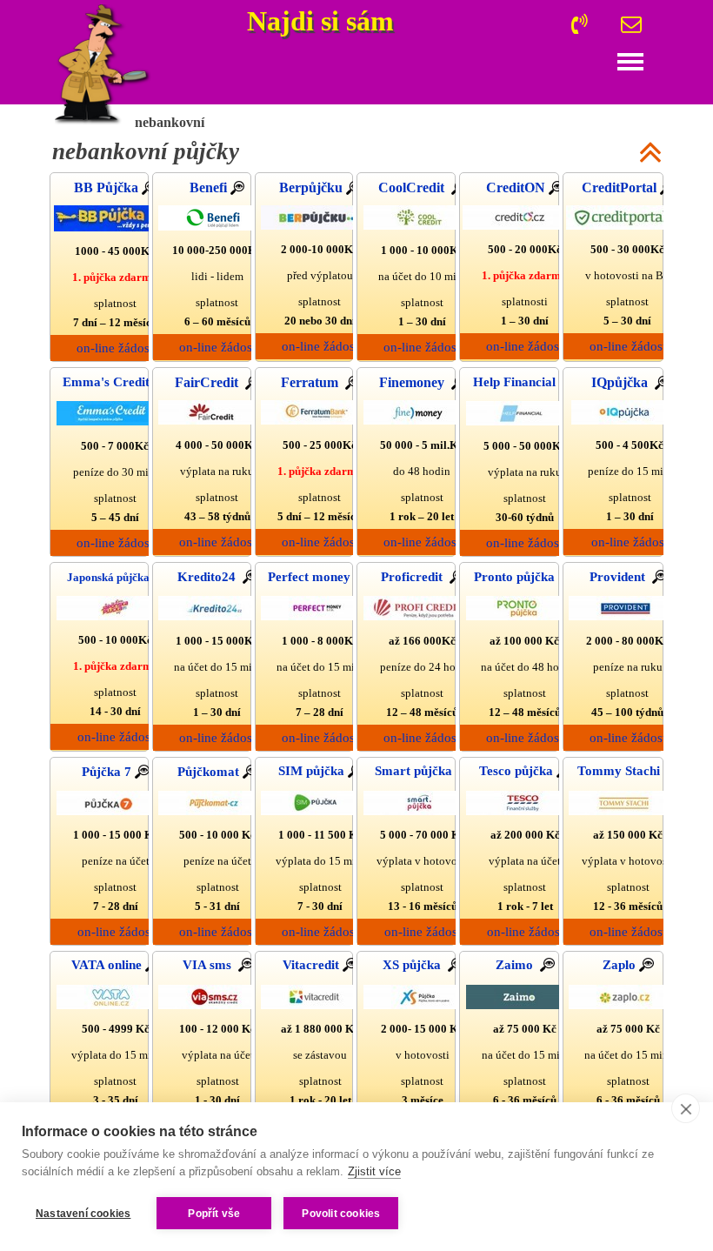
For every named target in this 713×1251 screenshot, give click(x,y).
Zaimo (518, 965)
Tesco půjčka (517, 771)
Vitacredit (313, 965)
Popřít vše (214, 1214)
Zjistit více (374, 1171)
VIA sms (210, 965)
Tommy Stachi (620, 771)
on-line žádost (217, 347)
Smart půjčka (415, 771)
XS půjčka (415, 965)
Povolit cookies (341, 1214)
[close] (685, 1108)
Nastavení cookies (83, 1214)
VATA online (108, 965)
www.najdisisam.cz (352, 24)
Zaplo (621, 965)
